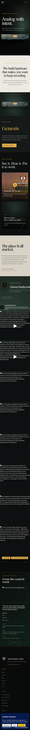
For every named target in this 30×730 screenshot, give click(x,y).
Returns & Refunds (5, 697)
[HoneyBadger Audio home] (2, 2)
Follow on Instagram (8, 297)
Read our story (7, 34)
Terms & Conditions (6, 694)
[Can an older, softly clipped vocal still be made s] (15, 357)
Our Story (4, 680)
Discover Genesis (9, 145)
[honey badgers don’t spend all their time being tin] (15, 511)
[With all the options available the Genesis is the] (15, 387)
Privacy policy (4, 700)
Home (3, 672)
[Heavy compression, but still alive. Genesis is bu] (15, 326)
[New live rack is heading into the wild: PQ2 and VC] (15, 480)
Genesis (3, 675)
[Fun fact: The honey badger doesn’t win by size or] (15, 541)
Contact (3, 683)
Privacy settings (5, 705)
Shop (3, 686)
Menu (26, 2)
